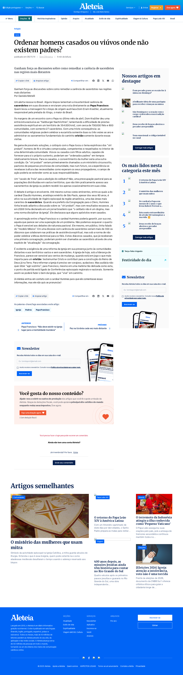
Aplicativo (91, 624)
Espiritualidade (121, 18)
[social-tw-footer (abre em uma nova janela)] (94, 658)
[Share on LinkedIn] (98, 81)
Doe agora (171, 7)
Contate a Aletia (127, 666)
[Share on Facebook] (93, 81)
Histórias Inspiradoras (46, 18)
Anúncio (90, 636)
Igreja (18, 310)
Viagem (100, 541)
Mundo (141, 497)
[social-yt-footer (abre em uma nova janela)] (84, 658)
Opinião (64, 18)
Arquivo (76, 18)
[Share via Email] (108, 81)
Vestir (89, 632)
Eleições (142, 547)
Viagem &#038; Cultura (73, 632)
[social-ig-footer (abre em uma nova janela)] (99, 658)
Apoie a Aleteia (59, 666)
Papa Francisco (42, 310)
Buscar (41, 7)
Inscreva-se (91, 628)
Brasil (172, 18)
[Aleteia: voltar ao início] (91, 6)
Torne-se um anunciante (108, 666)
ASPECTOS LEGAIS (88, 666)
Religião (17, 28)
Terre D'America (46, 56)
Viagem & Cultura (140, 18)
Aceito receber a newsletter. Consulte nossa (50, 367)
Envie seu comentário (64, 462)
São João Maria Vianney (101, 12)
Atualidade (89, 18)
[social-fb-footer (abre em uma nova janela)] (89, 658)
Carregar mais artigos (144, 147)
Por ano (113, 621)
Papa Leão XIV (159, 18)
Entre (75, 452)
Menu (10, 18)
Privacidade (140, 666)
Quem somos (72, 666)
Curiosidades (18, 497)
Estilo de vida (104, 18)
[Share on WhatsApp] (113, 81)
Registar (154, 7)
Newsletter (91, 621)
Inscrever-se (24, 373)
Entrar (145, 7)
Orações (23, 18)
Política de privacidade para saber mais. (66, 367)
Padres (28, 310)
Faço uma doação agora (31, 412)
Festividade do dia (136, 260)
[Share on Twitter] (103, 81)
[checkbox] (17, 367)
